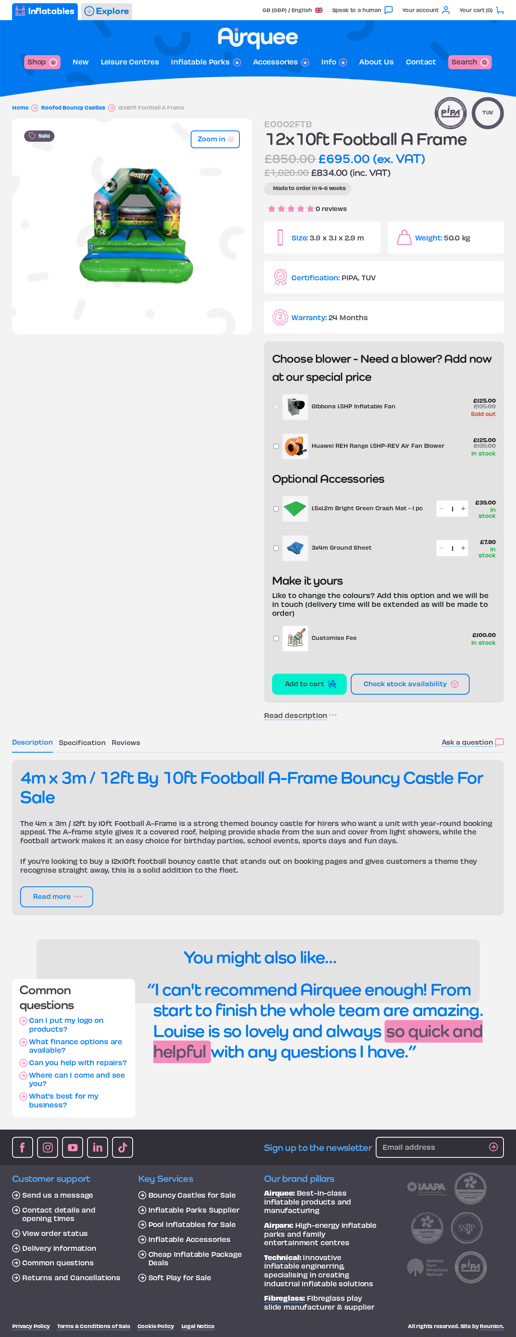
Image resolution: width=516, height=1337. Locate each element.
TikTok (122, 1147)
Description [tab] (32, 741)
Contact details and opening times (59, 1214)
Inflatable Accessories (189, 1239)
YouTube (72, 1147)
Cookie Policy (155, 1326)
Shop (36, 61)
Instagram (47, 1147)
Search (464, 61)
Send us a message (57, 1194)
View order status (55, 1233)
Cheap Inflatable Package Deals (195, 1258)
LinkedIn (97, 1147)
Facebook (22, 1147)
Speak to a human (356, 9)
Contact (421, 61)
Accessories (275, 61)
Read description (295, 715)
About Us (376, 61)
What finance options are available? (75, 1045)
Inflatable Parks (200, 61)
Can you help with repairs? (78, 1062)
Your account (420, 9)
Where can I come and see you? (77, 1079)
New (81, 61)
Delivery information (59, 1248)
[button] (292, 9)
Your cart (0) (476, 9)
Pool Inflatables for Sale (192, 1224)
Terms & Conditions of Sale (93, 1326)
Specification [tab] (82, 742)
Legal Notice (197, 1326)
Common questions (58, 1262)
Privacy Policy (31, 1326)
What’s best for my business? (63, 1100)
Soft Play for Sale (179, 1277)
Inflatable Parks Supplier (193, 1209)
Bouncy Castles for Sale (192, 1194)
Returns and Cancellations (71, 1277)
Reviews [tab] (126, 742)
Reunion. (492, 1326)
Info (328, 61)
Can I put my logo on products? (66, 1024)
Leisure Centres (130, 61)
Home (20, 107)
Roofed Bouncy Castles (73, 107)
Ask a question (467, 741)
